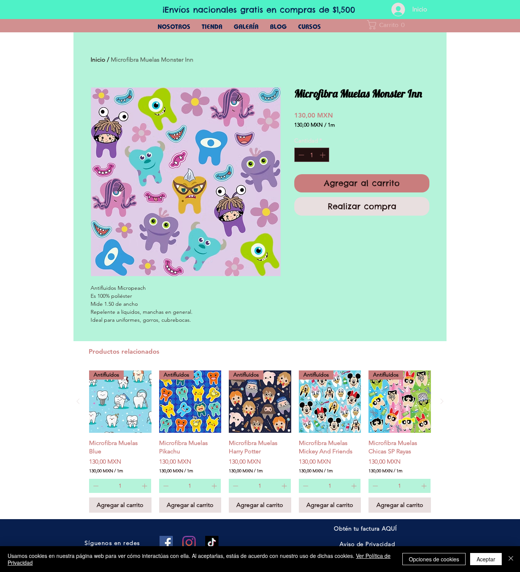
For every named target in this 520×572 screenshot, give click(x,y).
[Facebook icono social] (166, 542)
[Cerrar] (510, 559)
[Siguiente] (442, 401)
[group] (260, 441)
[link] (388, 24)
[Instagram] (189, 542)
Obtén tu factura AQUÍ (365, 528)
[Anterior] (78, 401)
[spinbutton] (312, 155)
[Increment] (323, 155)
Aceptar (486, 559)
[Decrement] (300, 155)
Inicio (98, 59)
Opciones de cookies (434, 559)
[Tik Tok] (212, 542)
